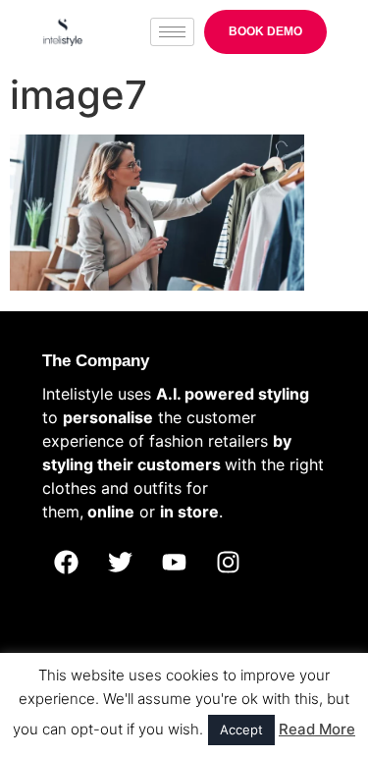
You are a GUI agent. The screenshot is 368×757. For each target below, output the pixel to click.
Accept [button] (241, 729)
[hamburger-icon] (172, 32)
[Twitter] (120, 561)
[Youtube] (174, 561)
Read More (317, 729)
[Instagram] (228, 561)
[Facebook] (66, 561)
